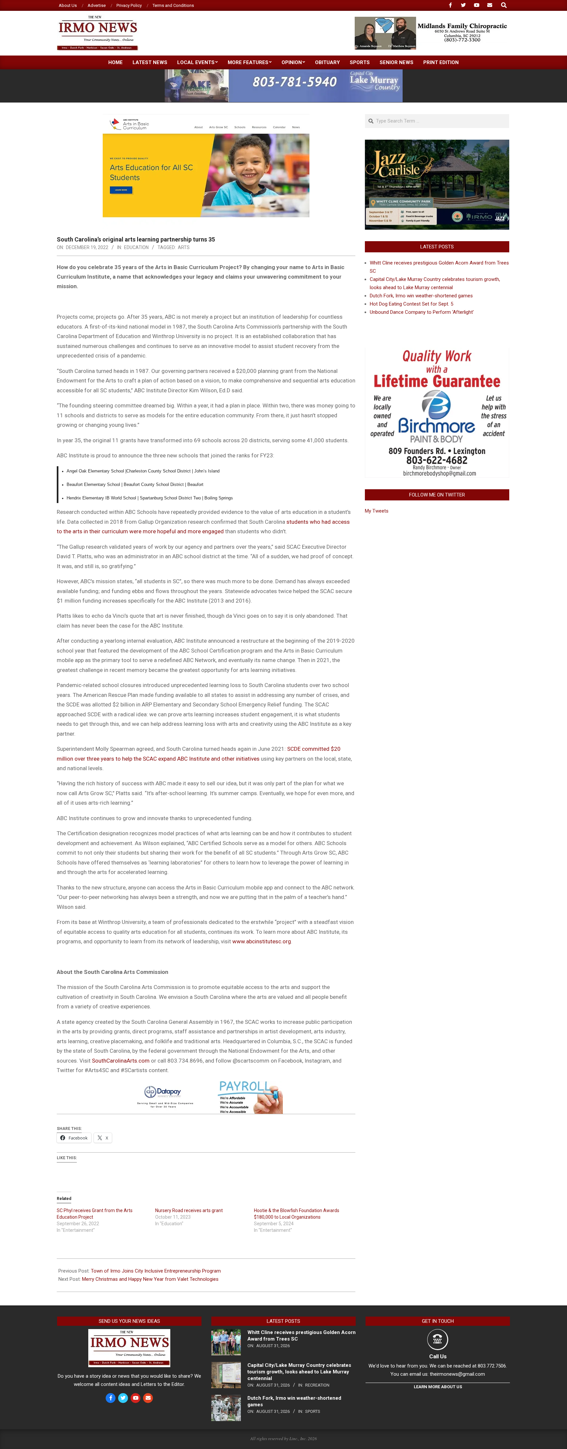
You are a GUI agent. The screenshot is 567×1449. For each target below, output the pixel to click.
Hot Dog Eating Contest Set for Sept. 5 (411, 304)
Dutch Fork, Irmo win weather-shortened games (421, 296)
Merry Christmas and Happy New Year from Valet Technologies (150, 1279)
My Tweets (376, 511)
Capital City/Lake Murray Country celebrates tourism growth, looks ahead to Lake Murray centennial (299, 1371)
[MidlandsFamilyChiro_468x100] (431, 19)
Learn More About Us (438, 1386)
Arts (184, 247)
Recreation (317, 1385)
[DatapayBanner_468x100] (206, 1085)
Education (136, 247)
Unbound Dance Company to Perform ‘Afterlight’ (422, 312)
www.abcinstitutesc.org (261, 941)
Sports (312, 1411)
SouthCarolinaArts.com (121, 1060)
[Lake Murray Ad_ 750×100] (284, 72)
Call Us (438, 1356)
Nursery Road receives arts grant (189, 1210)
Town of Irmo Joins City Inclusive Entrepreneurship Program (156, 1271)
